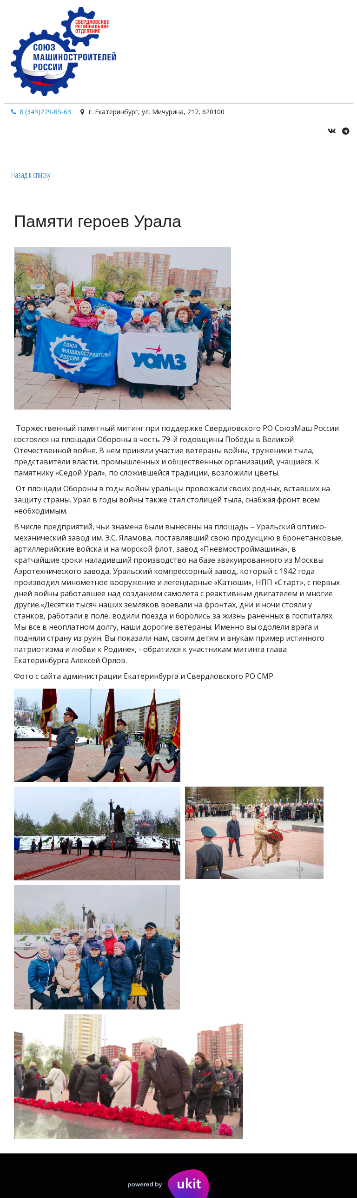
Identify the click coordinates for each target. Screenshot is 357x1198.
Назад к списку (31, 174)
